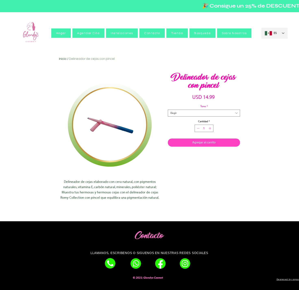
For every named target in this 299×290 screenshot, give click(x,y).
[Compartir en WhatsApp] (207, 158)
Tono (204, 106)
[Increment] (210, 128)
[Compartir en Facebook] (192, 158)
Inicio (63, 58)
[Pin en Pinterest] (200, 158)
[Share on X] (215, 158)
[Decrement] (197, 128)
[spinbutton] (204, 128)
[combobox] (204, 113)
